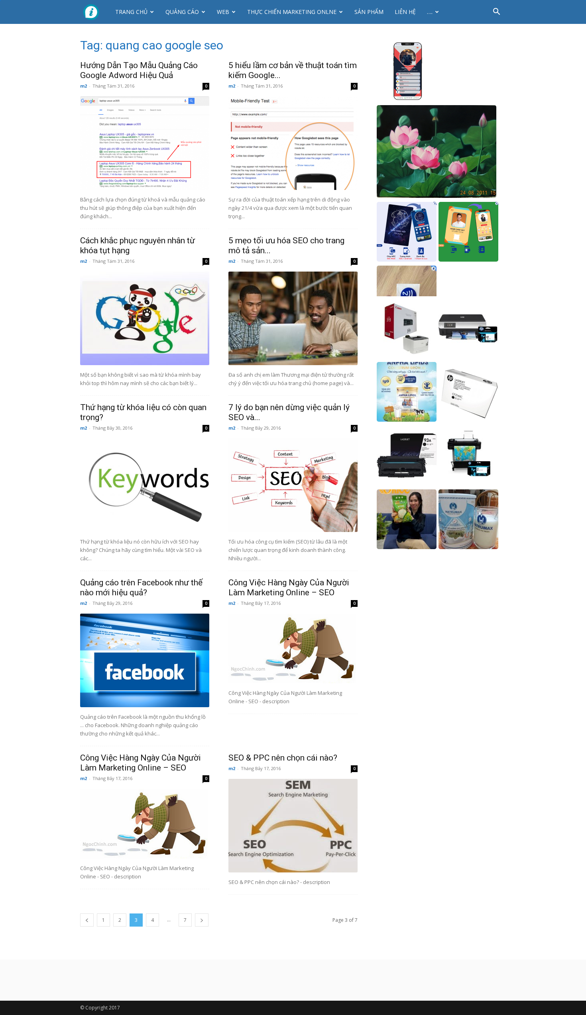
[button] (496, 12)
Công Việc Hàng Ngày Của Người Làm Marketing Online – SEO (288, 587)
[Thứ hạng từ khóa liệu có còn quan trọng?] (144, 485)
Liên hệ (405, 12)
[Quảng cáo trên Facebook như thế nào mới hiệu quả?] (144, 660)
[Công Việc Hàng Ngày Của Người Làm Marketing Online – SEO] (293, 648)
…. (430, 12)
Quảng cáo (182, 12)
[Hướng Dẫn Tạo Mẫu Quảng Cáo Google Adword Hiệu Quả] (144, 143)
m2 (83, 86)
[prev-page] (87, 920)
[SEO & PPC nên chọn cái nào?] (293, 825)
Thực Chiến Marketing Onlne (291, 12)
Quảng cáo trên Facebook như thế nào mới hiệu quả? (141, 587)
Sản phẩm (368, 12)
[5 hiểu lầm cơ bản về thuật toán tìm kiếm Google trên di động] (293, 143)
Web (223, 12)
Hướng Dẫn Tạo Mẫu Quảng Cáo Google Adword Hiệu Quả (139, 70)
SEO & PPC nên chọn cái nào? (282, 758)
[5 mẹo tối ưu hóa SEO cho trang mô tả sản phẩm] (293, 318)
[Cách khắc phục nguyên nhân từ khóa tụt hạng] (144, 318)
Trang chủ (131, 12)
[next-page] (201, 920)
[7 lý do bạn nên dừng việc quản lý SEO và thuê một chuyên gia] (293, 485)
